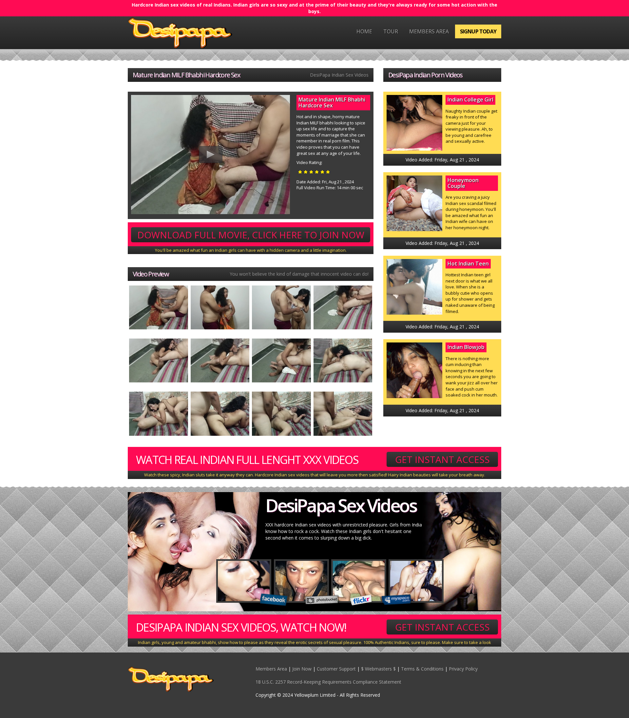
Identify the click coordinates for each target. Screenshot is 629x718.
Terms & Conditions (422, 669)
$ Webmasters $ (378, 669)
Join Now (302, 669)
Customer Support (336, 669)
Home (364, 31)
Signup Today (478, 31)
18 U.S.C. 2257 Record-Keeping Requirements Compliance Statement (328, 682)
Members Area (429, 31)
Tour (390, 31)
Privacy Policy (463, 669)
